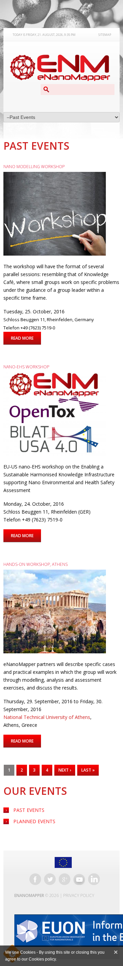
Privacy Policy (78, 895)
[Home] (60, 68)
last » (88, 770)
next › (64, 770)
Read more (26, 338)
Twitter (50, 879)
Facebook (35, 879)
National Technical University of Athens (46, 717)
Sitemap (104, 34)
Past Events (28, 810)
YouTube (79, 879)
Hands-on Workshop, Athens (35, 564)
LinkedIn (94, 879)
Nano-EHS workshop (26, 367)
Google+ (64, 879)
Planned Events (34, 821)
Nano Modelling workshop (34, 166)
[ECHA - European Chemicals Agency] (63, 930)
